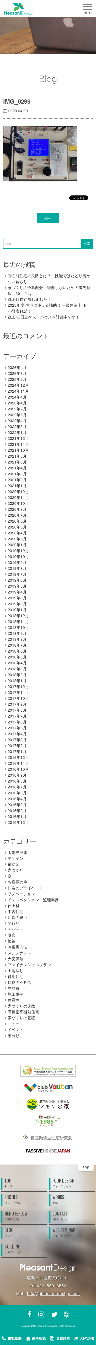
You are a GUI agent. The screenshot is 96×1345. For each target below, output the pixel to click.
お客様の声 (17, 882)
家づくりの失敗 (21, 1006)
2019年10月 (18, 556)
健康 (12, 935)
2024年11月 (18, 391)
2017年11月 (18, 692)
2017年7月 (17, 716)
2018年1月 (17, 680)
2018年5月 (17, 657)
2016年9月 (17, 775)
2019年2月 (17, 604)
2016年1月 (17, 816)
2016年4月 (17, 798)
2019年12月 (18, 550)
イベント (15, 1029)
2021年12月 (18, 438)
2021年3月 (17, 474)
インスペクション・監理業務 (33, 899)
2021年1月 (17, 485)
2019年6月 (17, 580)
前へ (48, 218)
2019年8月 (17, 568)
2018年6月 (17, 651)
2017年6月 (17, 722)
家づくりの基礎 (21, 1018)
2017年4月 (17, 734)
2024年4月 (17, 397)
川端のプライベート (25, 888)
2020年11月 (18, 497)
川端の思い (17, 917)
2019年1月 (17, 609)
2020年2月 (17, 539)
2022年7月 (17, 409)
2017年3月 (17, 739)
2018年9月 (17, 633)
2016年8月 (17, 781)
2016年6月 (17, 793)
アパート (15, 929)
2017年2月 (17, 745)
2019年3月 (17, 598)
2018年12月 (18, 615)
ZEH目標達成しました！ (29, 299)
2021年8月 (17, 456)
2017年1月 (17, 751)
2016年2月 (17, 810)
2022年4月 (17, 420)
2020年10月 (18, 503)
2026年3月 (17, 373)
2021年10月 (18, 450)
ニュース (15, 1023)
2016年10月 (18, 769)
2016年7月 (17, 787)
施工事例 (15, 994)
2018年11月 (18, 621)
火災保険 (15, 958)
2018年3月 (17, 669)
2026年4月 (17, 367)
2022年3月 (17, 426)
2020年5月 (17, 527)
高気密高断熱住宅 (23, 1012)
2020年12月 (18, 491)
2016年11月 (18, 763)
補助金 (13, 864)
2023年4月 (17, 403)
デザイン (15, 858)
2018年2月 (17, 674)
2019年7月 (17, 574)
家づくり (15, 870)
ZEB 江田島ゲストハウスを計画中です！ (44, 317)
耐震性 (13, 1000)
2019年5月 (17, 586)
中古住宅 (15, 911)
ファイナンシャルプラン (29, 964)
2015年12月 (18, 822)
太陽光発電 (17, 852)
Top (85, 1167)
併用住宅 (15, 976)
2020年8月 (17, 509)
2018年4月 (17, 663)
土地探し (15, 970)
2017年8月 (17, 710)
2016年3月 (17, 804)
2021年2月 (17, 479)
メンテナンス (19, 953)
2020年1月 (17, 544)
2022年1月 (17, 432)
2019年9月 (17, 562)
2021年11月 (18, 444)
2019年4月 (17, 592)
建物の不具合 (19, 982)
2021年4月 (17, 468)
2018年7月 (17, 645)
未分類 (13, 1035)
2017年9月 (17, 704)
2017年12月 (18, 686)
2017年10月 (18, 698)
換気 (12, 941)
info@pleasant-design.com (53, 1293)
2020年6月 (17, 521)
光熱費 (13, 988)
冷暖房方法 (17, 947)
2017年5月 (17, 728)
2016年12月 (18, 757)
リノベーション (21, 894)
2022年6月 (17, 414)
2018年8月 (17, 639)
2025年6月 (17, 379)
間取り (13, 923)
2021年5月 (17, 462)
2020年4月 (17, 533)
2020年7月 (17, 515)
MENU (87, 12)
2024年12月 (18, 385)
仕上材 (13, 905)
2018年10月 (18, 627)
